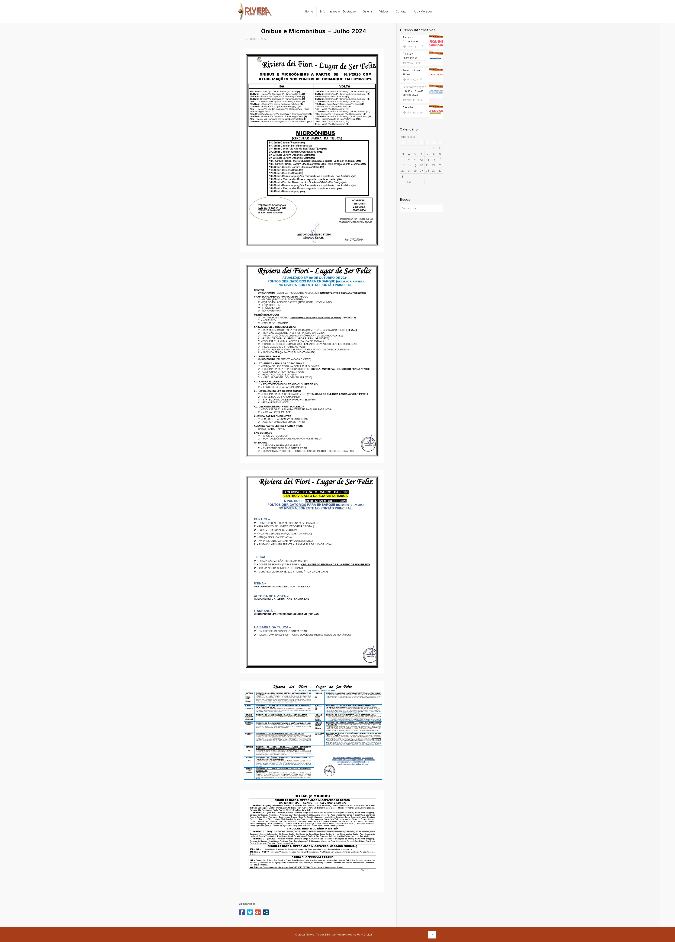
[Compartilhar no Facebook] (242, 912)
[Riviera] (256, 9)
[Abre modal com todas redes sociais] (266, 912)
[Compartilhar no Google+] (258, 912)
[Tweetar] (250, 912)
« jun (409, 181)
